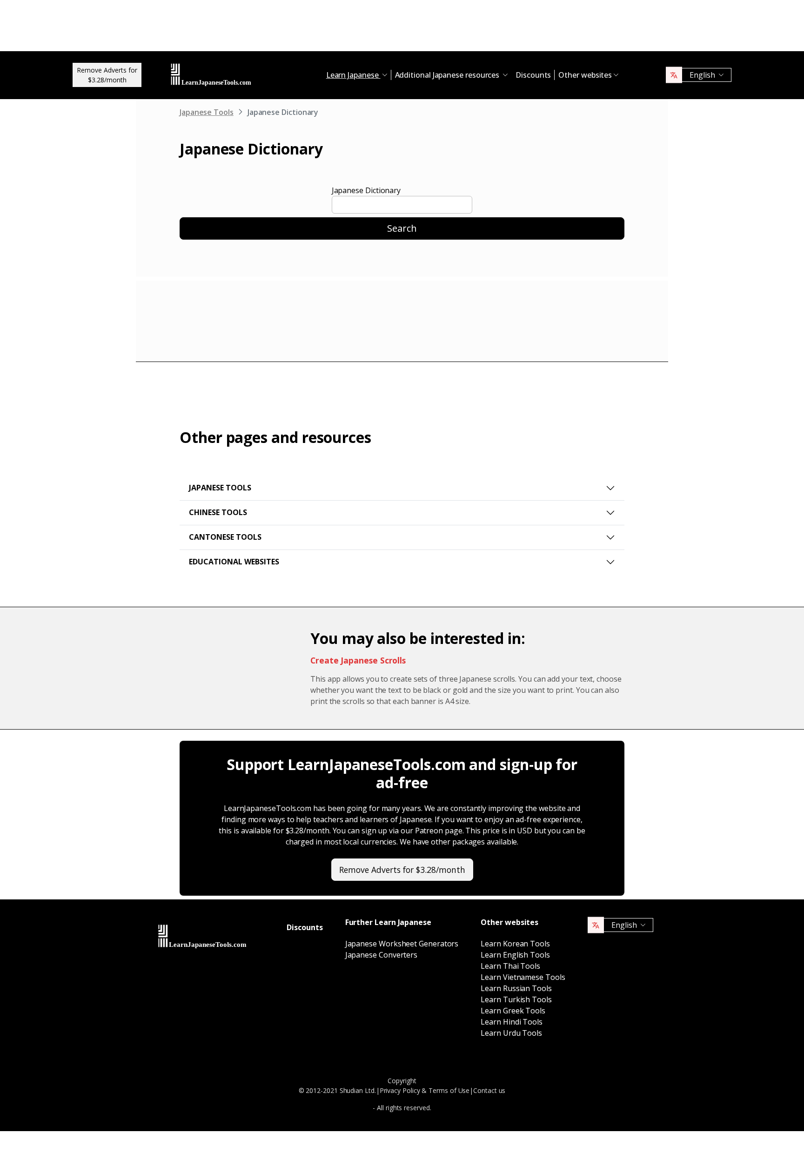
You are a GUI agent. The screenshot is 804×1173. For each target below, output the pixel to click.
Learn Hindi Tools (512, 1022)
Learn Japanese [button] (353, 75)
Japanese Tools (207, 112)
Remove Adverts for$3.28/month (107, 75)
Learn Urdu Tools (511, 1033)
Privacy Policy (400, 1090)
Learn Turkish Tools (516, 999)
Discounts (533, 75)
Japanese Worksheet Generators (402, 943)
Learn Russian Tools (516, 988)
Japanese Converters (381, 955)
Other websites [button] (585, 75)
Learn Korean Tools (515, 943)
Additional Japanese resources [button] (448, 75)
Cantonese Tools (225, 537)
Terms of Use (449, 1090)
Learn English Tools (515, 955)
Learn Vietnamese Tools (523, 977)
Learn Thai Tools (510, 966)
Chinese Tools (218, 512)
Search (402, 228)
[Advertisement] (402, 28)
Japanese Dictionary (366, 190)
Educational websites (234, 561)
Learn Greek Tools (513, 1010)
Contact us (489, 1090)
